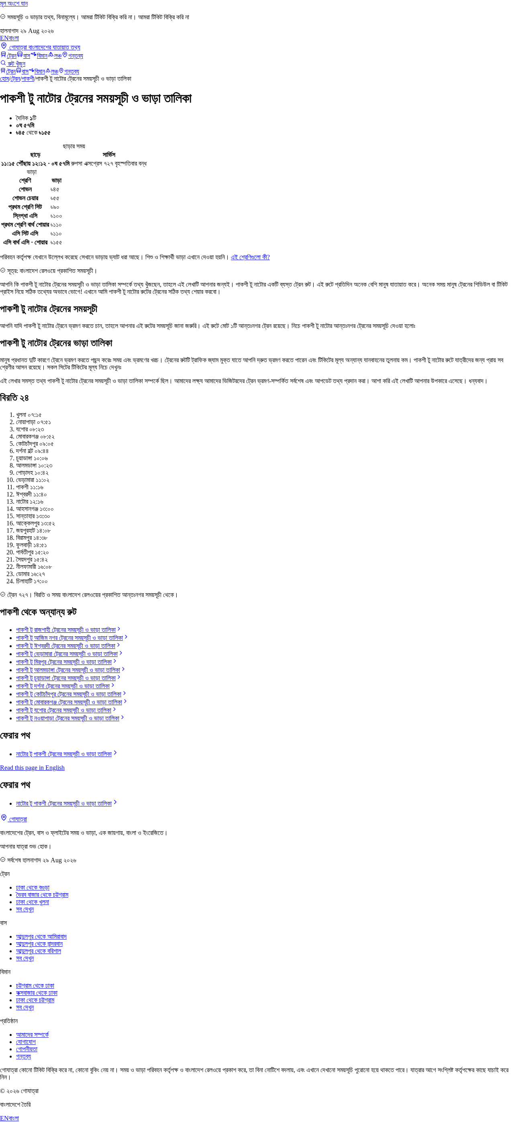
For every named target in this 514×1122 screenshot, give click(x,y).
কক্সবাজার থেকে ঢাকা (36, 992)
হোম (4, 78)
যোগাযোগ (26, 1041)
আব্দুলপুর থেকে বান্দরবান (39, 943)
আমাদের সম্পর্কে (32, 1034)
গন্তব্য (75, 55)
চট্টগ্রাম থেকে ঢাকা (35, 985)
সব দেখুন (25, 909)
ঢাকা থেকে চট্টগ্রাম (35, 1000)
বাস (26, 55)
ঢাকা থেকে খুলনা (32, 901)
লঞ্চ (57, 55)
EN (4, 38)
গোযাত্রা (17, 819)
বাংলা (14, 38)
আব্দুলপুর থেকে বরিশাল (38, 951)
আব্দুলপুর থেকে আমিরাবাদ (41, 936)
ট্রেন (11, 55)
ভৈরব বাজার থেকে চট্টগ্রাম (42, 894)
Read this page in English (32, 767)
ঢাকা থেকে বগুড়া (32, 887)
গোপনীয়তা (26, 1049)
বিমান (42, 55)
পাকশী (28, 78)
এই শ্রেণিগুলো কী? (250, 257)
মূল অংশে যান (14, 3)
